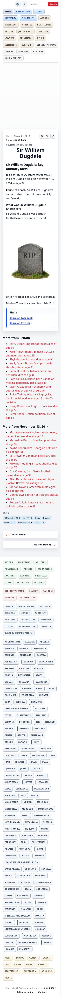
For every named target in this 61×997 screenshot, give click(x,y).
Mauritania (11, 802)
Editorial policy (25, 992)
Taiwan (42, 902)
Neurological (27, 626)
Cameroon (11, 688)
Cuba (7, 702)
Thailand (26, 909)
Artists (9, 31)
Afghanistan (12, 641)
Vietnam (46, 935)
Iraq (7, 762)
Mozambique (45, 808)
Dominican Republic (17, 708)
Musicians (11, 24)
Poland (9, 849)
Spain (28, 889)
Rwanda (39, 855)
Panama (42, 835)
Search (53, 4)
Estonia (9, 722)
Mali (23, 795)
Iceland (10, 755)
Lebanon (42, 782)
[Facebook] (18, 4)
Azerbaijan (11, 661)
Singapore (23, 875)
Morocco (27, 808)
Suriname (22, 895)
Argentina (40, 648)
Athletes (27, 24)
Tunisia (39, 915)
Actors (44, 18)
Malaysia (10, 795)
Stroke (25, 613)
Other (40, 38)
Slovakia (40, 875)
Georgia (24, 728)
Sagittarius (11, 971)
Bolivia (38, 668)
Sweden (38, 895)
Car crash (10, 613)
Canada (26, 688)
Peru (24, 842)
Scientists (11, 44)
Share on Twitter (20, 322)
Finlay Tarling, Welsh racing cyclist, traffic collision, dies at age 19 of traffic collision (29, 398)
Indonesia (38, 755)
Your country (13, 58)
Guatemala (37, 735)
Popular (38, 51)
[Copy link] (52, 136)
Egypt (8, 715)
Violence (45, 606)
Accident (40, 613)
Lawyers (9, 38)
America (9, 648)
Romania (11, 855)
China (51, 688)
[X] (24, 4)
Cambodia (41, 681)
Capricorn (30, 971)
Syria (28, 902)
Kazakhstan (13, 775)
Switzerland (12, 902)
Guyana (22, 742)
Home (8, 11)
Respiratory (28, 619)
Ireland (20, 762)
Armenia (9, 655)
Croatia (43, 695)
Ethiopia (24, 722)
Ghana (8, 735)
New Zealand (12, 822)
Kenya (28, 775)
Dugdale (46, 518)
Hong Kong (28, 748)
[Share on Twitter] (47, 136)
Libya (8, 788)
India (24, 755)
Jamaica (10, 768)
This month (28, 18)
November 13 (9, 522)
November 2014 (22, 136)
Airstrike (10, 619)
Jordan (36, 768)
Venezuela (30, 935)
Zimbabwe (25, 949)
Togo (40, 909)
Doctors (43, 31)
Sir (44, 522)
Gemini (33, 957)
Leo (7, 964)
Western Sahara (27, 942)
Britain (9, 140)
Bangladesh (46, 661)
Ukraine (38, 922)
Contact (42, 992)
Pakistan (11, 835)
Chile (39, 688)
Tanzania (10, 909)
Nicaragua (31, 822)
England (41, 715)
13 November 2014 (12, 518)
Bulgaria (24, 681)
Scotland (30, 869)
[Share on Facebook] (42, 136)
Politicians (44, 24)
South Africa (43, 882)
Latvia (28, 782)
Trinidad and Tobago (17, 915)
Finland (50, 722)
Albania (29, 641)
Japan (23, 768)
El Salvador (24, 715)
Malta (34, 795)
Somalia (25, 882)
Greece (21, 735)
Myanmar (10, 815)
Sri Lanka (41, 889)
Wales (9, 942)
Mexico (27, 802)
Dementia (46, 619)
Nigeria (47, 822)
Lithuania (22, 788)
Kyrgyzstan (11, 782)
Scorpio (42, 964)
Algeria (44, 641)
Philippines (38, 842)
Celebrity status (46, 44)
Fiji (38, 722)
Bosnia (9, 675)
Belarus (9, 668)
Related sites (27, 597)
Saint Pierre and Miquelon (22, 862)
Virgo (17, 964)
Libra (29, 964)
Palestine (27, 835)
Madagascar (41, 788)
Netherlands (41, 815)
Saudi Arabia (12, 869)
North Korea (12, 828)
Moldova (42, 802)
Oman (44, 828)
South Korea (12, 889)
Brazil (39, 675)
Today (38, 11)
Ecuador (40, 708)
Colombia (10, 695)
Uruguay (40, 929)
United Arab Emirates (17, 929)
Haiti (36, 742)
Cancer (9, 606)
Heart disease (26, 606)
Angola (23, 648)
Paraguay (10, 842)
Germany (39, 728)
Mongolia (11, 808)
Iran (52, 755)
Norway (29, 828)
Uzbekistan (11, 935)
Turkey (9, 922)
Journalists (25, 31)
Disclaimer (49, 987)
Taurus (20, 957)
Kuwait (41, 775)
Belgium (24, 668)
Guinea (9, 742)
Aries (8, 957)
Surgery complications (19, 633)
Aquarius (47, 971)
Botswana (24, 675)
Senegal (46, 869)
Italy (45, 762)
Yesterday (10, 18)
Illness (9, 626)
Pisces (8, 977)
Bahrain (29, 661)
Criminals (26, 38)
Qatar (40, 849)
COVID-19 (46, 626)
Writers (26, 44)
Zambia (10, 949)
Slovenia (10, 882)
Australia (25, 655)
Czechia (20, 702)
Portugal (24, 849)
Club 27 (9, 51)
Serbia (8, 875)
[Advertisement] (30, 95)
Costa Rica (27, 695)
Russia (25, 855)
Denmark (36, 702)
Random (23, 51)
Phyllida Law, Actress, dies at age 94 (31, 359)
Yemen (47, 942)
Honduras (11, 748)
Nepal (25, 815)
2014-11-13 (27, 518)
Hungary (46, 748)
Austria (41, 655)
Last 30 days (23, 11)
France (9, 728)
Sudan (8, 895)
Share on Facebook (21, 317)
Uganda (23, 922)
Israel (33, 762)
